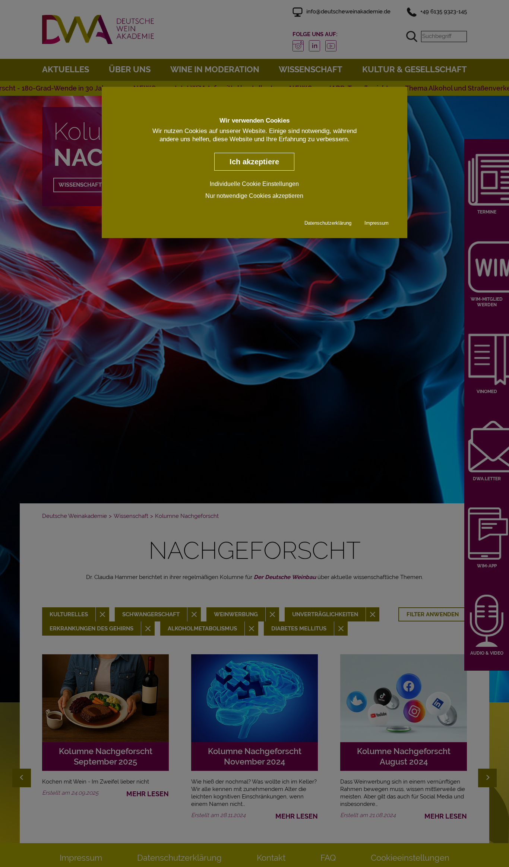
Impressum (376, 222)
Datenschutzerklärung (327, 222)
